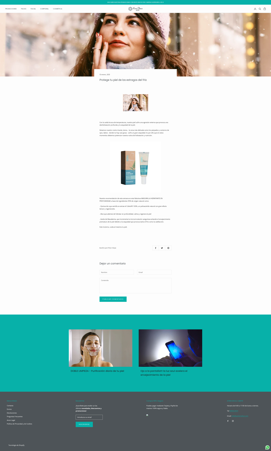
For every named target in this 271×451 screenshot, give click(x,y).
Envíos (9, 409)
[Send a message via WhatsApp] (267, 447)
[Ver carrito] (265, 9)
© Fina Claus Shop (14, 442)
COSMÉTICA (57, 9)
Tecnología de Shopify (16, 445)
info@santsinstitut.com (240, 416)
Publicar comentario (113, 299)
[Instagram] (233, 420)
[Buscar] (260, 9)
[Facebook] (228, 420)
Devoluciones (12, 413)
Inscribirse (84, 424)
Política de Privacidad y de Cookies (19, 424)
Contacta (10, 405)
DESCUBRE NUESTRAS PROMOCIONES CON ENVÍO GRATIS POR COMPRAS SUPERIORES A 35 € (135, 2)
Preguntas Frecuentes (15, 416)
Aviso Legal (11, 420)
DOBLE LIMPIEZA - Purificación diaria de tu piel (97, 371)
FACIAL (33, 9)
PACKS (23, 9)
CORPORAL (44, 9)
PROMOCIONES (11, 9)
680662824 (234, 411)
